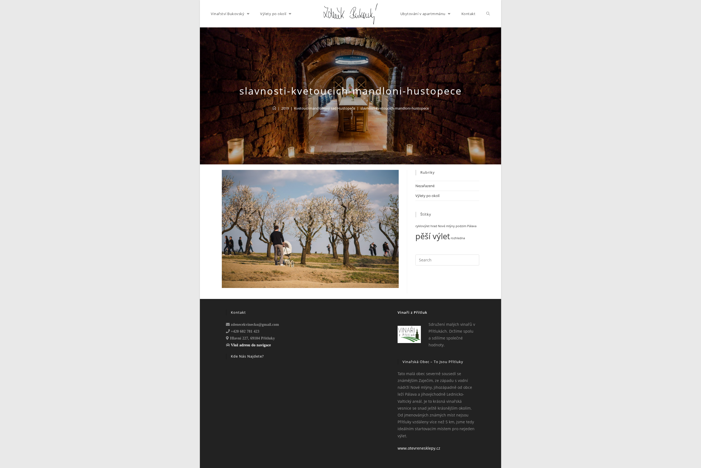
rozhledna (458, 238)
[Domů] (274, 108)
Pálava (471, 226)
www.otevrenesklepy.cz (419, 448)
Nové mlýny (446, 226)
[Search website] (488, 13)
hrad (433, 226)
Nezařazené (425, 185)
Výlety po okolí (427, 195)
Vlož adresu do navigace (251, 345)
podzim (461, 226)
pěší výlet (432, 236)
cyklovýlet (422, 226)
